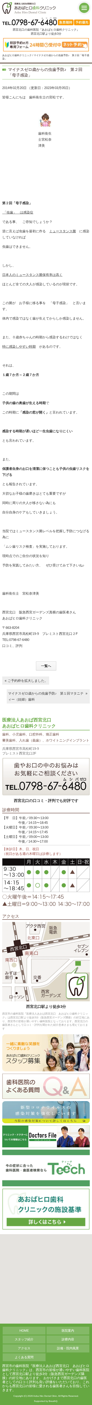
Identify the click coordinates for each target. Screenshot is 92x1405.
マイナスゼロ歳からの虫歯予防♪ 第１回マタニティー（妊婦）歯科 (46, 696)
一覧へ (46, 666)
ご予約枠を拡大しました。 (28, 680)
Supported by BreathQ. (46, 1401)
